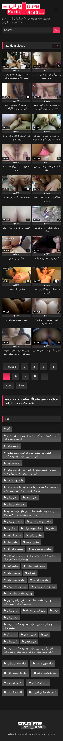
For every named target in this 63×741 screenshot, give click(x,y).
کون (46, 634)
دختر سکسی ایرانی (15, 504)
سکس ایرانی (32, 542)
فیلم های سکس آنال (17, 673)
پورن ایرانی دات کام (35, 610)
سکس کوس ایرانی (35, 566)
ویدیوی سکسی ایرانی (44, 586)
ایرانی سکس (12, 446)
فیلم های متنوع (14, 682)
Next (8, 385)
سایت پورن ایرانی (32, 528)
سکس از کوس (13, 535)
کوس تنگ (11, 634)
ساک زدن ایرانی (14, 521)
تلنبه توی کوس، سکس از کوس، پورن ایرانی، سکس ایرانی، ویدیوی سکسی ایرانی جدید (30, 472)
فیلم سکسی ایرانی (15, 579)
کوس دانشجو (30, 634)
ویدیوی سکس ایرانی (16, 586)
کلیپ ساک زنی (14, 692)
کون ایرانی (11, 641)
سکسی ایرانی (13, 572)
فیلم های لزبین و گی (47, 673)
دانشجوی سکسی (14, 480)
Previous (11, 366)
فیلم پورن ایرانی (41, 579)
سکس (52, 528)
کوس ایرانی (12, 617)
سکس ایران (12, 542)
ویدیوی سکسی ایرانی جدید (19, 593)
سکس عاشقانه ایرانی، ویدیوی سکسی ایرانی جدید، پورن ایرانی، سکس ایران (29, 557)
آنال (8, 428)
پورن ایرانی (11, 610)
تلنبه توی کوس (13, 463)
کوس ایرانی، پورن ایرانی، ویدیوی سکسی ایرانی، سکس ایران (28, 626)
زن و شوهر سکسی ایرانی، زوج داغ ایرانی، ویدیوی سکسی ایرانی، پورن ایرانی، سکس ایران (29, 513)
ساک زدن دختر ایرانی (40, 521)
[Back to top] (53, 731)
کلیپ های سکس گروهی (44, 692)
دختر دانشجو (31, 497)
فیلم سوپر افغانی (44, 663)
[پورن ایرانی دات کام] (26, 9)
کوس (55, 610)
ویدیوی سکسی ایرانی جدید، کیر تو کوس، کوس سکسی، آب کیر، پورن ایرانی (27, 602)
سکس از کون (35, 535)
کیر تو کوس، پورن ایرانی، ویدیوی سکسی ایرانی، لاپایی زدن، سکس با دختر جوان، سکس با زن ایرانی (28, 650)
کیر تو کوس (30, 641)
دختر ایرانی (11, 497)
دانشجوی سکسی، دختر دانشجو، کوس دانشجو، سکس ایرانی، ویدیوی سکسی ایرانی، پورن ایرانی (31, 489)
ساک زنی (11, 528)
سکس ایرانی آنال (14, 549)
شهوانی (32, 572)
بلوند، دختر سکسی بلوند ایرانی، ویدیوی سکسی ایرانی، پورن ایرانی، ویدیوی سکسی (28, 454)
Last (21, 385)
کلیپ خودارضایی (40, 682)
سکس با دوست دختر (42, 549)
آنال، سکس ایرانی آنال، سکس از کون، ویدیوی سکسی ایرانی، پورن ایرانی (31, 437)
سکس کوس (12, 566)
